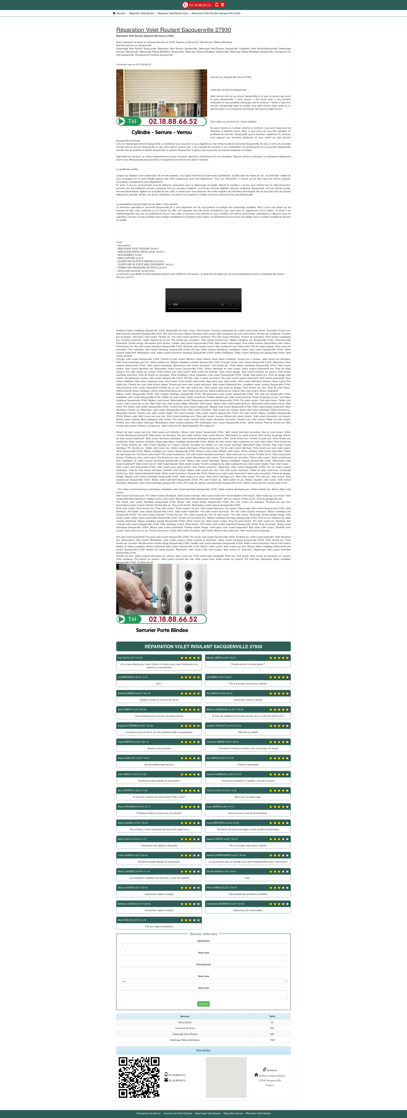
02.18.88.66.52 (200, 5)
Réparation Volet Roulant (258, 1113)
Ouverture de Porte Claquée (178, 1113)
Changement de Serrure (148, 1113)
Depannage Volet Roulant (208, 1113)
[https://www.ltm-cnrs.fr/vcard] (139, 1077)
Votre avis (203, 987)
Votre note (203, 976)
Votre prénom (203, 964)
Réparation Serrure (233, 1113)
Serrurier (271, 1070)
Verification (203, 940)
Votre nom (203, 952)
